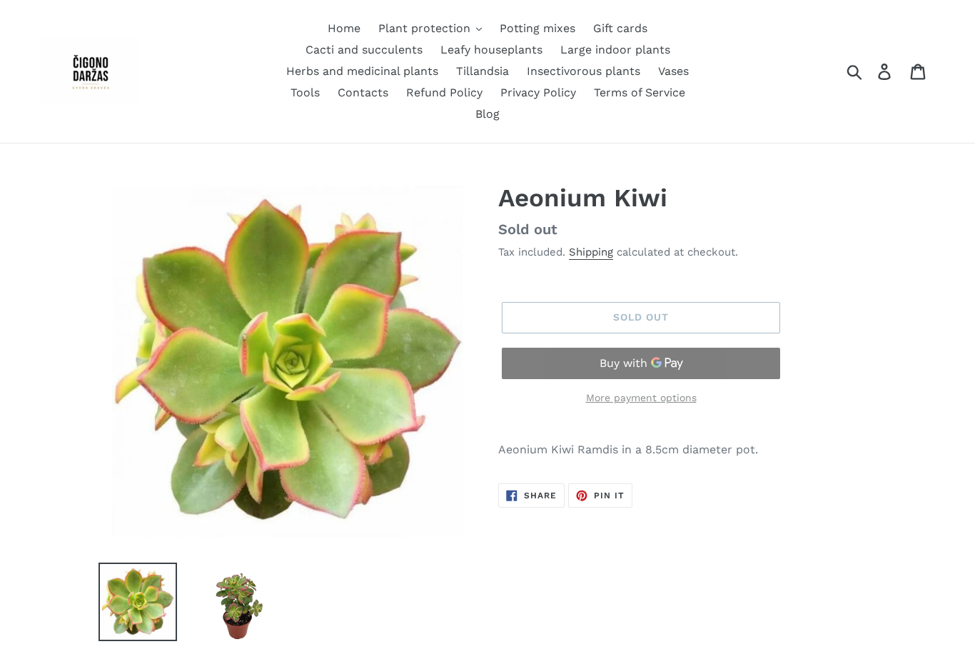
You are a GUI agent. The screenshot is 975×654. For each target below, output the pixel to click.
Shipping (591, 252)
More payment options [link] (641, 397)
